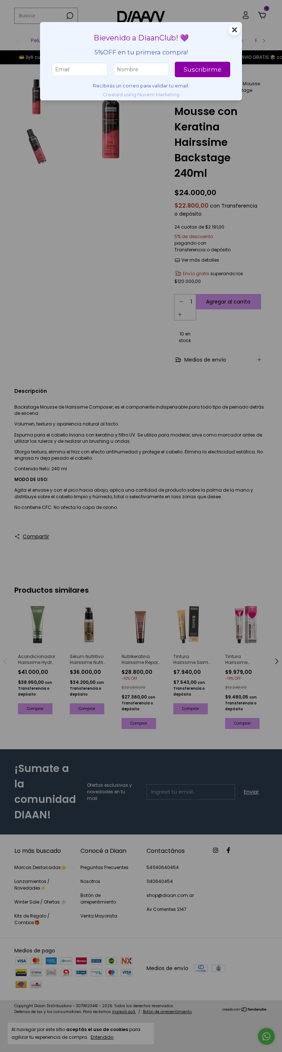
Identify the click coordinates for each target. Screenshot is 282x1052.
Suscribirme (202, 69)
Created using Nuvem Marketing (141, 94)
